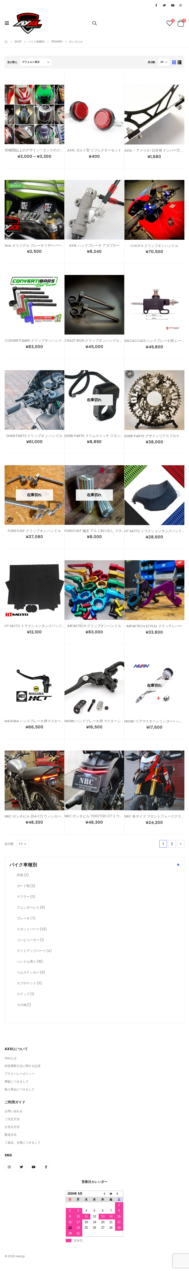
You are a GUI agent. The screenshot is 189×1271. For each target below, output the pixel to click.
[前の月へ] (103, 1193)
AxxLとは (11, 1058)
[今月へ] (111, 1193)
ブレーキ (26, 918)
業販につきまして (17, 1081)
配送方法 (11, 1134)
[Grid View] (174, 62)
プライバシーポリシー (20, 1074)
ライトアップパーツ (34, 950)
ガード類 (26, 886)
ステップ (25, 994)
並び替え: (12, 62)
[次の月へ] (119, 1193)
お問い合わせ (14, 1111)
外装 (23, 875)
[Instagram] (180, 5)
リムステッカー (31, 972)
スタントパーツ (32, 929)
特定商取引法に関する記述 (23, 1066)
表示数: (152, 62)
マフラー (26, 896)
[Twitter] (164, 5)
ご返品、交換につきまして (23, 1142)
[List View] (179, 62)
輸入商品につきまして (20, 1089)
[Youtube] (172, 5)
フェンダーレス (31, 907)
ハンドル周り (30, 961)
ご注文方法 (12, 1119)
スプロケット (29, 983)
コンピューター (30, 940)
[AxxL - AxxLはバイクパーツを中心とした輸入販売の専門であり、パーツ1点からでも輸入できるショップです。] (27, 23)
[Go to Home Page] (6, 42)
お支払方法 (12, 1127)
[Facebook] (156, 5)
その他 (24, 1004)
